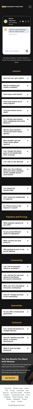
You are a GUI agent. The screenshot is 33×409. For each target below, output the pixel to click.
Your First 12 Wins (16, 393)
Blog (26, 397)
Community (20, 390)
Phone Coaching (17, 397)
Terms (13, 401)
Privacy (24, 399)
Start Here (8, 388)
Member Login (18, 388)
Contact (19, 401)
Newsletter (16, 399)
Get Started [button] (10, 378)
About (27, 388)
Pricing (12, 390)
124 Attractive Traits (17, 395)
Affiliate (8, 399)
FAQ (7, 390)
